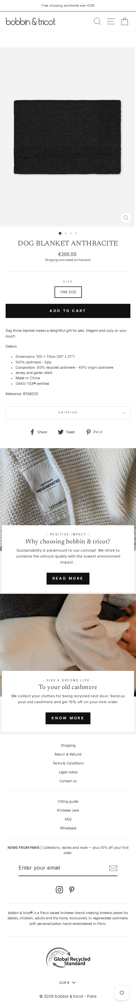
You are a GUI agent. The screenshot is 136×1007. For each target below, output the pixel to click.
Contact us (68, 781)
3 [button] (71, 234)
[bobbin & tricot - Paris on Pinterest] (71, 889)
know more (68, 718)
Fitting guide (68, 801)
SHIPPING (68, 412)
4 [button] (77, 234)
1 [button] (60, 233)
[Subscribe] (113, 868)
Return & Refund (68, 754)
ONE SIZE (68, 292)
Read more (68, 578)
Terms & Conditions (68, 763)
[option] (68, 5)
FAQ (68, 819)
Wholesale (68, 828)
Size (68, 281)
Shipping (51, 260)
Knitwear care (68, 810)
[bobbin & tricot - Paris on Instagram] (59, 889)
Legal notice (68, 772)
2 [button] (66, 234)
